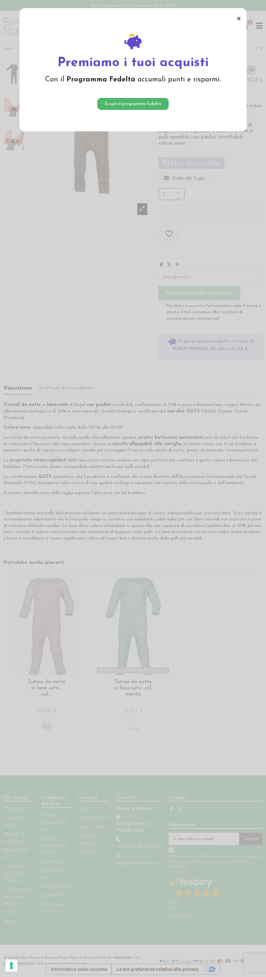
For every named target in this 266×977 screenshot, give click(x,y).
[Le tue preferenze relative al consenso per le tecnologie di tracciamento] (11, 965)
